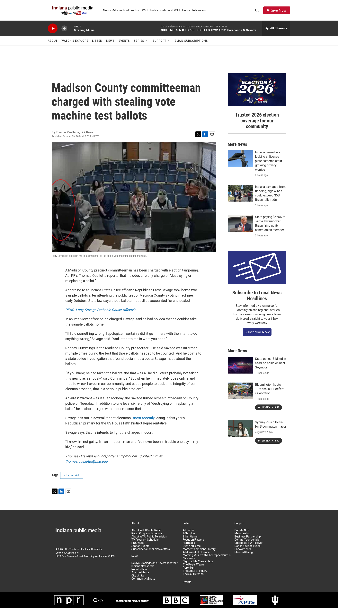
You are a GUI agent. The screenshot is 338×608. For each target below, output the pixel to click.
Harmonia (189, 542)
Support (159, 40)
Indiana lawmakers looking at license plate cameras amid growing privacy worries (268, 160)
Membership (242, 533)
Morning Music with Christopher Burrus (207, 555)
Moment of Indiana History (199, 549)
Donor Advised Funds (248, 546)
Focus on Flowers (193, 539)
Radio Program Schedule (146, 533)
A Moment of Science (196, 552)
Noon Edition (139, 569)
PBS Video (137, 542)
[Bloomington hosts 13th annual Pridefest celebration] (240, 391)
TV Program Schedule (145, 539)
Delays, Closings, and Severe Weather (154, 563)
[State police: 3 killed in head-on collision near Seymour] (240, 365)
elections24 (71, 475)
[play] (52, 28)
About (53, 40)
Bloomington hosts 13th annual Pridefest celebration (269, 389)
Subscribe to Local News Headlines (256, 295)
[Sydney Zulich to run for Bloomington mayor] (240, 428)
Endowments (243, 549)
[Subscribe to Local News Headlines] (257, 267)
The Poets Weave (194, 564)
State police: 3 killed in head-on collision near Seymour (270, 363)
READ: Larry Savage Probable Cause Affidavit (100, 310)
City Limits (137, 575)
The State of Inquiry (195, 570)
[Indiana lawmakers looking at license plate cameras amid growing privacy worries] (240, 158)
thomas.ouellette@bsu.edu (86, 461)
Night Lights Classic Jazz (198, 561)
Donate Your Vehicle (247, 539)
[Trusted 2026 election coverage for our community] (257, 89)
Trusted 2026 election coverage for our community (257, 120)
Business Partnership (248, 536)
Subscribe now (257, 332)
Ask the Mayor (140, 572)
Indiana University (92, 549)
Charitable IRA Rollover (249, 542)
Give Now (278, 10)
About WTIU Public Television (149, 536)
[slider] (70, 28)
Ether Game (190, 536)
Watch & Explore (74, 40)
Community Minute (143, 578)
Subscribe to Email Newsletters (150, 549)
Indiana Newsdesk (142, 566)
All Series (188, 530)
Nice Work (189, 558)
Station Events (140, 546)
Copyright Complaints (67, 552)
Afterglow (189, 533)
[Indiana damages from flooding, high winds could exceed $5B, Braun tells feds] (240, 193)
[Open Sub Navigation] (147, 40)
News (110, 40)
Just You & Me (192, 546)
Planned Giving (244, 552)
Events (124, 40)
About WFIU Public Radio (146, 530)
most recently (144, 418)
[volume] (64, 28)
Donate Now (242, 530)
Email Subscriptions (191, 40)
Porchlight (189, 567)
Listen (97, 40)
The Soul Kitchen (193, 574)
